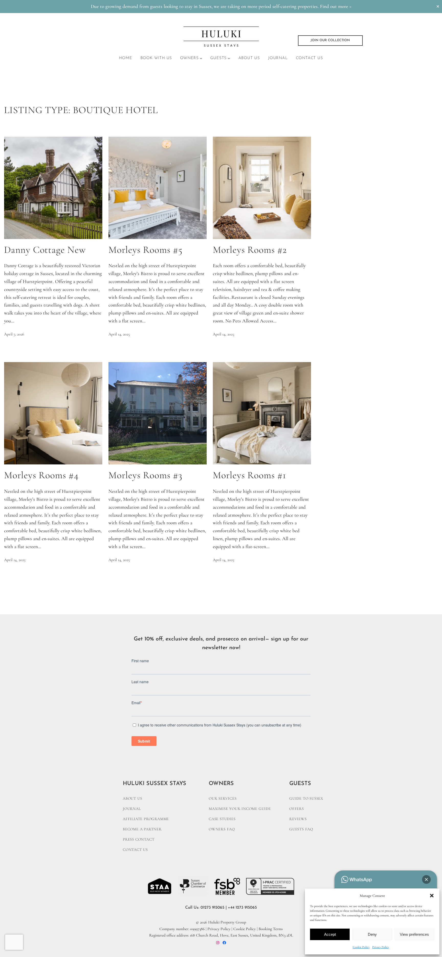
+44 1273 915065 (242, 908)
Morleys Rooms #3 (145, 475)
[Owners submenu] (201, 58)
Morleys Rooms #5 (145, 250)
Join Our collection (330, 40)
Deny (372, 934)
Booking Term (270, 928)
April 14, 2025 (119, 334)
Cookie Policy (361, 947)
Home (125, 58)
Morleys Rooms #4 (41, 475)
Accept (330, 934)
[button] (431, 895)
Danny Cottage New (45, 250)
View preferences (414, 934)
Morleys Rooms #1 (249, 475)
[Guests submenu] (229, 58)
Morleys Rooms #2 (250, 250)
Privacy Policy (380, 947)
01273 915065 (212, 908)
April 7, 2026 (14, 334)
